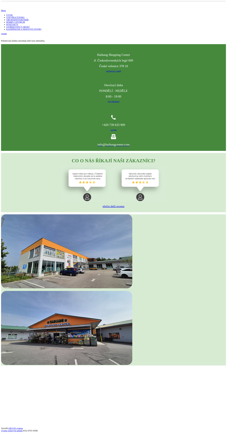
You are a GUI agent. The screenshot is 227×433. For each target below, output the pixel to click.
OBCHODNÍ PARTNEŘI (17, 20)
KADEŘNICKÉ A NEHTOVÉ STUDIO (23, 29)
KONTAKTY (12, 24)
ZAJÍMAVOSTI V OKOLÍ (17, 27)
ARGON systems (15, 428)
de (6, 34)
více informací (113, 101)
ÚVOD (9, 15)
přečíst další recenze (113, 206)
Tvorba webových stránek (12, 431)
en (4, 34)
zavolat (114, 130)
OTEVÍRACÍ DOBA (15, 17)
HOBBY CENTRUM (15, 22)
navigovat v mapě (113, 71)
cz (2, 34)
